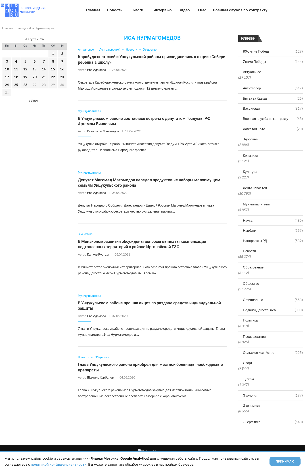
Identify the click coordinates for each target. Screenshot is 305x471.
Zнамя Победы (273, 61)
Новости (115, 10)
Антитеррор (273, 88)
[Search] (303, 10)
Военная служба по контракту (240, 10)
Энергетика (273, 422)
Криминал (250, 155)
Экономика (251, 405)
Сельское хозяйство (273, 352)
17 (7, 77)
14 (44, 69)
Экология (273, 395)
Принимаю (285, 461)
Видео (184, 10)
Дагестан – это (273, 129)
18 (16, 77)
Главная (93, 10)
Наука (273, 220)
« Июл (33, 101)
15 (53, 69)
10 (7, 69)
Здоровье (250, 139)
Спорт (247, 363)
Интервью (162, 10)
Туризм (248, 379)
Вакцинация (273, 108)
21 (44, 77)
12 (25, 69)
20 (35, 77)
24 (7, 85)
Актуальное (252, 72)
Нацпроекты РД (273, 241)
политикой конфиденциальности (58, 464)
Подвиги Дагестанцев (273, 310)
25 (16, 85)
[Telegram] (291, 10)
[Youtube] (282, 10)
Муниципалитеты (256, 204)
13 (35, 69)
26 (25, 85)
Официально (273, 300)
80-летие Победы (273, 51)
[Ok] (296, 10)
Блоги (138, 10)
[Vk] (286, 10)
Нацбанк (273, 230)
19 (25, 77)
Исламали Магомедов (103, 131)
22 (53, 77)
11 (16, 69)
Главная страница (14, 28)
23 (62, 77)
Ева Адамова (96, 70)
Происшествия (254, 336)
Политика (250, 320)
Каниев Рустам (98, 254)
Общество (251, 283)
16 (62, 69)
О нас (201, 10)
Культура (250, 172)
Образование (253, 267)
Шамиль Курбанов (100, 377)
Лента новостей (255, 188)
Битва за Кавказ (273, 98)
